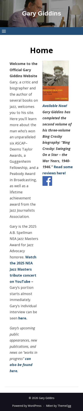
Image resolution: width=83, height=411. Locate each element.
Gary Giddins (41, 13)
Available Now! (54, 105)
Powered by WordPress (27, 406)
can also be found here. (21, 364)
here (22, 318)
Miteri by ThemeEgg (58, 406)
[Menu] (4, 31)
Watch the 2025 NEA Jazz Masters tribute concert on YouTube (23, 269)
